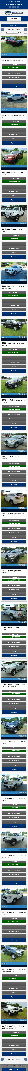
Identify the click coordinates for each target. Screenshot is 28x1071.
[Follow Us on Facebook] (10, 7)
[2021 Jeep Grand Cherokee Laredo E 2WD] (14, 157)
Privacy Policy (19, 1065)
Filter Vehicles (14, 25)
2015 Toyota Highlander (13, 401)
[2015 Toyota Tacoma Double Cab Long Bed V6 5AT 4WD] (14, 954)
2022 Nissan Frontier (13, 287)
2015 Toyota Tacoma (13, 970)
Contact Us (14, 1065)
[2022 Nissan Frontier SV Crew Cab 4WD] (14, 328)
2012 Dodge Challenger (12, 60)
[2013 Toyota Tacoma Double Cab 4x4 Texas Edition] (14, 1011)
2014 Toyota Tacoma (14, 856)
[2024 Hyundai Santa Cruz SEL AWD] (14, 101)
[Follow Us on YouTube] (15, 7)
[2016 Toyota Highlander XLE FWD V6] (14, 556)
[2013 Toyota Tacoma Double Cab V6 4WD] (14, 784)
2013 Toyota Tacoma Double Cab (13, 1027)
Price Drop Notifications (14, 73)
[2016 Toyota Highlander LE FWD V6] (14, 499)
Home (7, 1065)
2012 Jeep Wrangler (13, 230)
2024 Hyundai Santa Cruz (13, 116)
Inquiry (14, 81)
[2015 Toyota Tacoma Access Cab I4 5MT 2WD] (14, 898)
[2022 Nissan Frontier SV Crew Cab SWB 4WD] (14, 271)
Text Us (15, 86)
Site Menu (14, 19)
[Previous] (2, 29)
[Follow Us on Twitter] (13, 7)
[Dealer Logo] (14, 12)
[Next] (25, 29)
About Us (10, 1065)
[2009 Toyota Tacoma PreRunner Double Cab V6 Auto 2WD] (14, 670)
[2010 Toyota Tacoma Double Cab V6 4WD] (14, 727)
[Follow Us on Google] (18, 7)
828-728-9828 (15, 4)
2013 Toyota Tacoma (13, 799)
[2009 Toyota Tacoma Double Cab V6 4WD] (14, 613)
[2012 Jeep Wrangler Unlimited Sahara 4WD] (14, 214)
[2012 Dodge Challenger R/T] (14, 46)
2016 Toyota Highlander (14, 515)
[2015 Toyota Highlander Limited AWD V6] (14, 442)
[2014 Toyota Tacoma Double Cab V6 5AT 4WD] (14, 841)
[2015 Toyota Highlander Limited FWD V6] (14, 385)
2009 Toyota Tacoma (13, 685)
